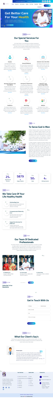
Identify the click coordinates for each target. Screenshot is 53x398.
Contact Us (46, 5)
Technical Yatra (29, 396)
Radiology (20, 385)
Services (31, 380)
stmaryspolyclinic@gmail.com (46, 379)
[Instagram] (50, 1)
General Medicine (26, 63)
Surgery (10, 61)
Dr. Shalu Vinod (40, 272)
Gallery (27, 4)
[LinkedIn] (47, 1)
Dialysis (43, 105)
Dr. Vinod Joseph (23, 272)
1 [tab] (26, 279)
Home (13, 4)
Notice (40, 4)
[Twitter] (45, 1)
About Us (17, 4)
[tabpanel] (10, 267)
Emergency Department (26, 83)
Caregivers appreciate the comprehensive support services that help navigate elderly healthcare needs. (17, 224)
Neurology (26, 105)
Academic (36, 4)
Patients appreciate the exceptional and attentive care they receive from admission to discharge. (17, 204)
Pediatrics (9, 105)
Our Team (31, 4)
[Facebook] (43, 1)
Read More (10, 70)
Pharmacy (20, 383)
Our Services (22, 4)
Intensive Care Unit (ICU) (43, 61)
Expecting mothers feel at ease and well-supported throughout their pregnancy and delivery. (17, 214)
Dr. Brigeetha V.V (6, 272)
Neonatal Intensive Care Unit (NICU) (24, 378)
